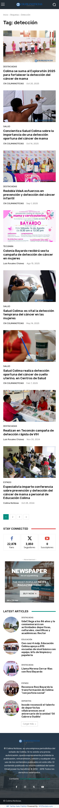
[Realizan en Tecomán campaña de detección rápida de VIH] (29, 406)
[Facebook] (16, 787)
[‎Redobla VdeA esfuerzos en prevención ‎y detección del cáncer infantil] (29, 166)
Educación (26, 639)
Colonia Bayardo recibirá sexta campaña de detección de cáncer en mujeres (28, 254)
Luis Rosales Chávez (13, 263)
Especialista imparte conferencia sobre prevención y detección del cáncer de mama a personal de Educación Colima (28, 492)
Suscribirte (47, 536)
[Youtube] (42, 787)
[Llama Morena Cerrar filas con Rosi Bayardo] (11, 668)
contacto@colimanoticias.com (35, 778)
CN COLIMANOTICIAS (13, 83)
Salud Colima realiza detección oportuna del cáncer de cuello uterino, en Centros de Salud (26, 374)
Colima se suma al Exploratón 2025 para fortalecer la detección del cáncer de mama (29, 74)
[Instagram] (25, 787)
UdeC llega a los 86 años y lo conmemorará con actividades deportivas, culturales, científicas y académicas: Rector (38, 627)
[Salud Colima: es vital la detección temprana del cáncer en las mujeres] (29, 286)
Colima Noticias (11, 503)
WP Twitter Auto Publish (16, 806)
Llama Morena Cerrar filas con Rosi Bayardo (36, 670)
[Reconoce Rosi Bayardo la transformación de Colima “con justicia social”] (11, 688)
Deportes (26, 701)
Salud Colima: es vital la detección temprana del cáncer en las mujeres (28, 314)
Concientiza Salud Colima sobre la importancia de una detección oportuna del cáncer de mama (28, 134)
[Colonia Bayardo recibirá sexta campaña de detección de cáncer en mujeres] (29, 226)
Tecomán (8, 246)
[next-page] (26, 517)
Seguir (29, 536)
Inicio (5, 14)
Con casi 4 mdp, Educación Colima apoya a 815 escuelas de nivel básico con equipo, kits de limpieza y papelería (38, 649)
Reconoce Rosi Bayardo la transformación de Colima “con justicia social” (37, 689)
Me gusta (12, 536)
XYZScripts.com (46, 806)
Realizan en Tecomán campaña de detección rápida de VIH (28, 432)
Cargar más (28, 723)
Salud (6, 126)
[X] (34, 787)
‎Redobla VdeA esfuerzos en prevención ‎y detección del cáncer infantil (29, 194)
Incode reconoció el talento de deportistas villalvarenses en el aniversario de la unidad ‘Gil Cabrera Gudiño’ (38, 710)
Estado (7, 482)
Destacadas (10, 66)
